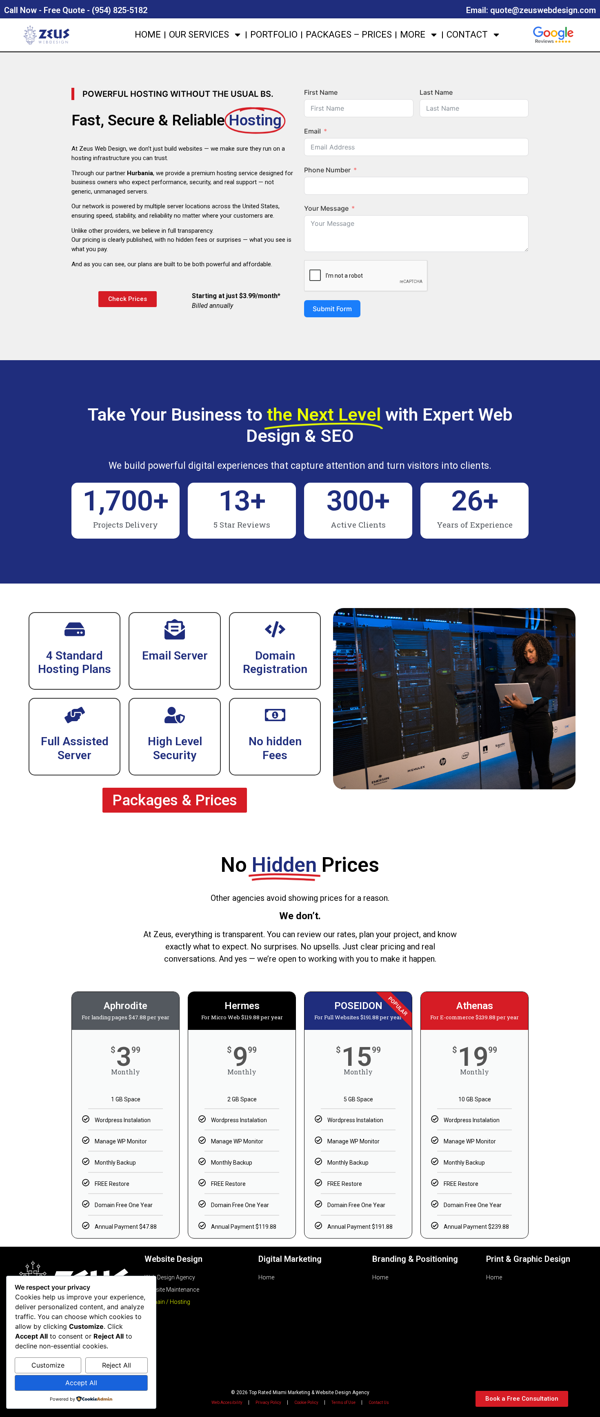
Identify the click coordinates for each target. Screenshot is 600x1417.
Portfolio (274, 34)
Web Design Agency (169, 1277)
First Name (321, 92)
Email (312, 131)
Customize (47, 1365)
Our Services (199, 34)
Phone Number (327, 170)
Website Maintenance (171, 1289)
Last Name (436, 92)
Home (148, 34)
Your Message (326, 208)
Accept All (81, 1383)
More (412, 34)
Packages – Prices (349, 34)
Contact (467, 34)
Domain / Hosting (167, 1302)
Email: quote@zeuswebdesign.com (531, 10)
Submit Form (332, 309)
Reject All (116, 1365)
